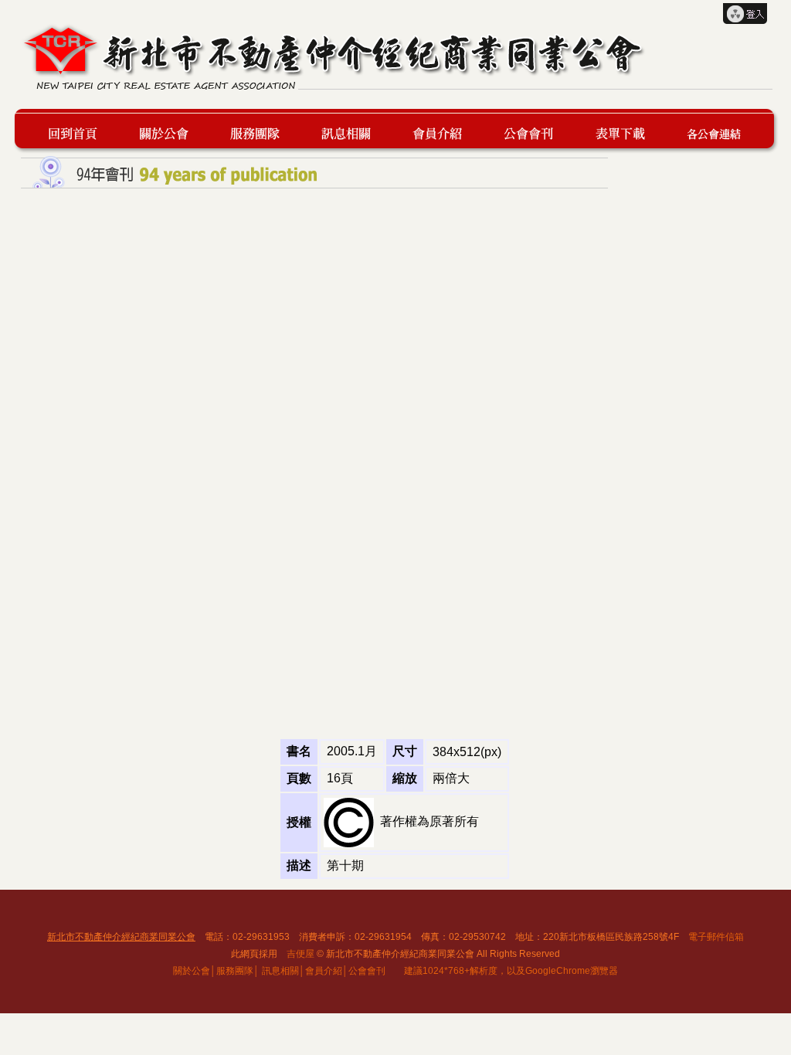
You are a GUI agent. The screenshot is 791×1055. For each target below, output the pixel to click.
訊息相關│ (283, 970)
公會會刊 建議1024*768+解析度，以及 (436, 970)
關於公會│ (194, 970)
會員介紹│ (326, 970)
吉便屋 (300, 953)
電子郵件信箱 (716, 936)
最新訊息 (353, 131)
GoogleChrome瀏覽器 (571, 970)
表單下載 (626, 131)
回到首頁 (79, 131)
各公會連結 (713, 131)
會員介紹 (444, 131)
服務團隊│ (238, 970)
